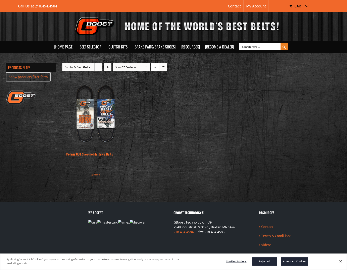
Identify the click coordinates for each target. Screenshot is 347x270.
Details (96, 174)
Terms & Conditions (276, 236)
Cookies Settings (236, 261)
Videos (266, 245)
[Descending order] (107, 67)
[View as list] (163, 67)
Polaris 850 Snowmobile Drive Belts (89, 154)
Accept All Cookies (294, 261)
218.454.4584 (46, 6)
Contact (267, 227)
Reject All (264, 261)
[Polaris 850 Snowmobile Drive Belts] (95, 114)
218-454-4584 (184, 232)
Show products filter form (28, 77)
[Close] (340, 261)
